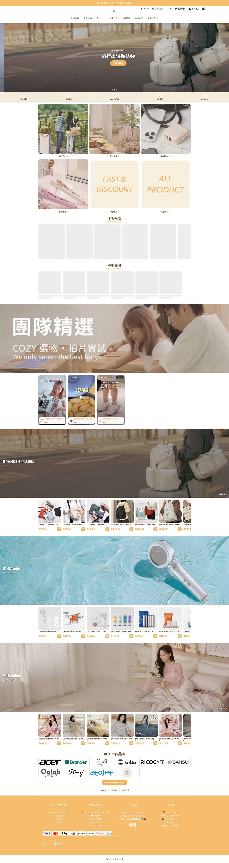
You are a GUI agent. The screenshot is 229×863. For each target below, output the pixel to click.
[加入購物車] (59, 529)
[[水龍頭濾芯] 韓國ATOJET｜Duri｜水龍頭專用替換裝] (170, 618)
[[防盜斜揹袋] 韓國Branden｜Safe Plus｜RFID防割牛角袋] (146, 511)
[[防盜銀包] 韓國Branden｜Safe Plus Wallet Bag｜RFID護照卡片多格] (49, 511)
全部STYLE (152, 18)
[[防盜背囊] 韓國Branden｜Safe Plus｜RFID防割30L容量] (170, 511)
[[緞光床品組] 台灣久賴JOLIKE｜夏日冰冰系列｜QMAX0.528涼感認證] (49, 725)
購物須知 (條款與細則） (59, 812)
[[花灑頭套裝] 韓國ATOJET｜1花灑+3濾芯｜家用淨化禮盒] (49, 618)
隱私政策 (59, 816)
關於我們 (59, 822)
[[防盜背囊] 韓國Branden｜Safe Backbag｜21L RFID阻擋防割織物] (122, 511)
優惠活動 (88, 18)
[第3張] (116, 89)
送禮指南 (126, 18)
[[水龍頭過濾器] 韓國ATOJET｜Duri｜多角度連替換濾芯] (74, 618)
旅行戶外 (100, 18)
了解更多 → (114, 63)
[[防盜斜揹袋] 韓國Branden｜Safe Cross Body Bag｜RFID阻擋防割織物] (74, 511)
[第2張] (114, 89)
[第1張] (112, 89)
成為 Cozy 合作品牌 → (114, 782)
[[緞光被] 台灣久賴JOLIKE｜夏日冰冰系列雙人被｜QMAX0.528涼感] (170, 725)
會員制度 (59, 819)
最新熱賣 (75, 18)
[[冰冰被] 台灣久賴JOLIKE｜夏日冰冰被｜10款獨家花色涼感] (98, 725)
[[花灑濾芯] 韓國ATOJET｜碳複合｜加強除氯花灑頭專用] (146, 618)
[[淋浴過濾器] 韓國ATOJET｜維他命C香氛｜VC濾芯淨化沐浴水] (122, 618)
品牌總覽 (139, 18)
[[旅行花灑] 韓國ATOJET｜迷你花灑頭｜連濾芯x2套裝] (98, 618)
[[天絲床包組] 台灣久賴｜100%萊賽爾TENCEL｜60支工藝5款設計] (146, 725)
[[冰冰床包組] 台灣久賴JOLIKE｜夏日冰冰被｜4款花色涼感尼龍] (74, 725)
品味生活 (113, 18)
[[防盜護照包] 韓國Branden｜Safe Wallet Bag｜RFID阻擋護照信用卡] (98, 511)
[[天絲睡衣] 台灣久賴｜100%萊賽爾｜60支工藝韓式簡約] (122, 725)
